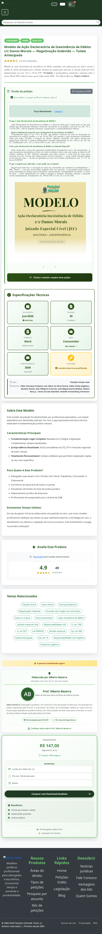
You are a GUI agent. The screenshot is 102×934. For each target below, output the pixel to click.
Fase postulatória (67, 604)
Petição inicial (29, 604)
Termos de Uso (68, 923)
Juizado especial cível (27, 624)
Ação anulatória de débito (71, 617)
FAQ (95, 923)
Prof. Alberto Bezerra (57, 691)
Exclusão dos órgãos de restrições (63, 611)
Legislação (62, 888)
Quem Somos (86, 896)
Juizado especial (57, 631)
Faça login (38, 556)
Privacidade (84, 923)
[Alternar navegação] (5, 12)
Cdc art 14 (43, 637)
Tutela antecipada (23, 637)
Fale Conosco (86, 877)
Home (62, 870)
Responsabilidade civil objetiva (69, 637)
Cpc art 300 (76, 631)
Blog (61, 895)
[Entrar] (62, 4)
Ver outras (70, 346)
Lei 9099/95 (38, 631)
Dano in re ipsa (22, 617)
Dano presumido (44, 617)
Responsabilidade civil (55, 624)
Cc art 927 (22, 631)
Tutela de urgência (49, 644)
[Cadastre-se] (54, 4)
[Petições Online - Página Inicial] (12, 4)
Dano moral (48, 604)
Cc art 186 (76, 624)
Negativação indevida (29, 611)
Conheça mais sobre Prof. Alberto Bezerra (51, 728)
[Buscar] (97, 22)
